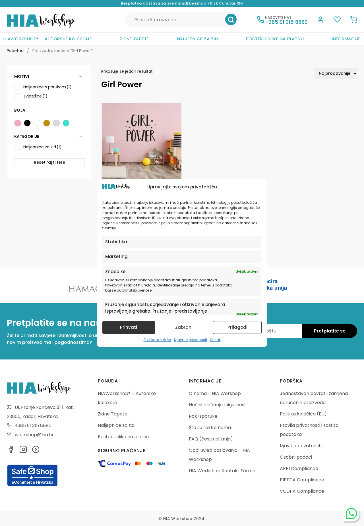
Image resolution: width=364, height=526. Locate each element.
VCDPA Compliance (302, 491)
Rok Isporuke (203, 416)
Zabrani (184, 327)
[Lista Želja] (337, 20)
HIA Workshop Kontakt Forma (222, 470)
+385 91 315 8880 (33, 425)
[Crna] (27, 123)
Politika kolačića (157, 339)
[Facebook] (11, 451)
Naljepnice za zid (197, 39)
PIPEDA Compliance (302, 480)
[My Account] (320, 20)
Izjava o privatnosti (190, 339)
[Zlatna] (46, 123)
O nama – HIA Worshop (215, 393)
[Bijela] (37, 123)
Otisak (215, 339)
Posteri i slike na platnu (275, 39)
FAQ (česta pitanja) (211, 439)
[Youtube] (36, 451)
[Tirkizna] (66, 123)
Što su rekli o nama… (211, 427)
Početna (15, 50)
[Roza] (17, 123)
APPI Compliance (299, 468)
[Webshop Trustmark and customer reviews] (32, 485)
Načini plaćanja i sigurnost (217, 405)
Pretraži (231, 19)
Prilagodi (237, 327)
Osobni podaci (296, 457)
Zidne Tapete (134, 39)
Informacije (346, 39)
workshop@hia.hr (34, 434)
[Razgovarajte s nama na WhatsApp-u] (351, 513)
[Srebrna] (56, 123)
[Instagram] (23, 451)
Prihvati (128, 327)
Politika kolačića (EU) (303, 414)
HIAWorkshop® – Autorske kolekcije (47, 39)
